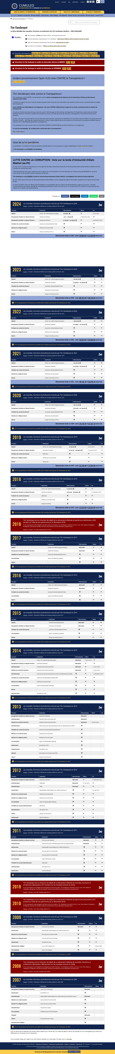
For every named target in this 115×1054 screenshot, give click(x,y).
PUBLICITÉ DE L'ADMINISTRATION (71, 12)
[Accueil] (11, 18)
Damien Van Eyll (72, 15)
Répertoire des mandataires (18, 18)
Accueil (57, 2)
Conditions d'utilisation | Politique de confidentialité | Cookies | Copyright (55, 1044)
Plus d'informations (19, 82)
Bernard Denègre (35, 15)
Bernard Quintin (90, 15)
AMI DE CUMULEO (74, 1052)
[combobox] (86, 22)
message (69, 1039)
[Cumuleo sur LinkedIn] (93, 2)
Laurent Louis (99, 15)
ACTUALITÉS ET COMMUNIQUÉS (93, 12)
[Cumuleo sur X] (91, 2)
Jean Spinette (81, 15)
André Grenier (45, 15)
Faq (69, 2)
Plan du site (79, 1044)
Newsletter (75, 2)
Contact (82, 2)
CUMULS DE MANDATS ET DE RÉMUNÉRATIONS (25, 12)
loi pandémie (31, 142)
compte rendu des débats (84, 146)
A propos (63, 2)
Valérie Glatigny (54, 15)
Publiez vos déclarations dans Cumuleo (54, 46)
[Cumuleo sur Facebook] (88, 2)
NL (102, 1)
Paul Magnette (63, 15)
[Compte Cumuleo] (98, 1)
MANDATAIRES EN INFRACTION (49, 12)
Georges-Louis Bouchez (24, 15)
